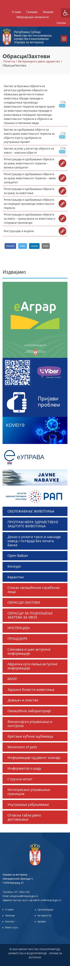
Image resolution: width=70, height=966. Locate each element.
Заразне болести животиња (30, 689)
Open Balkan (17, 555)
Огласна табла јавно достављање (24, 817)
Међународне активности (33, 17)
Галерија (32, 12)
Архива (42, 921)
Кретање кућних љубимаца (30, 736)
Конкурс (14, 566)
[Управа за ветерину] (28, 36)
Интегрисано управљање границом (28, 791)
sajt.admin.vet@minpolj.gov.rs (45, 900)
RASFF (12, 679)
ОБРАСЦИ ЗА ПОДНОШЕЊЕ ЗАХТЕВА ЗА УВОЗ (30, 615)
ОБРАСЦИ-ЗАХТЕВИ (23, 602)
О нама (16, 12)
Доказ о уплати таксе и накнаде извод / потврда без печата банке (34, 540)
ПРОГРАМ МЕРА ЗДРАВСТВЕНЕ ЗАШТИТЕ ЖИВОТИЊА (32, 524)
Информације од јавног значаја (33, 757)
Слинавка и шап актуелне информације (28, 651)
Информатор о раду (24, 768)
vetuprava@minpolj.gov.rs (24, 896)
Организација (45, 909)
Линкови (48, 12)
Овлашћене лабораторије (29, 711)
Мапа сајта (11, 927)
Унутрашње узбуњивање (28, 804)
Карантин (15, 577)
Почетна (9, 61)
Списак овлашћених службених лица (33, 589)
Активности (44, 915)
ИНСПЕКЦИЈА (18, 628)
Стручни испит (20, 779)
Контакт (10, 921)
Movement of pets (22, 747)
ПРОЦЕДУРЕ (17, 638)
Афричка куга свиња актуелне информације (32, 666)
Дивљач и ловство (22, 700)
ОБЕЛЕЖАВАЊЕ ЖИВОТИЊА (30, 511)
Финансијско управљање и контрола (29, 723)
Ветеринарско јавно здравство (39, 61)
